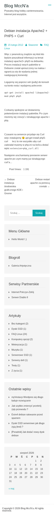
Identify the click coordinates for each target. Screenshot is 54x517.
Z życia (15, 370)
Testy (14, 365)
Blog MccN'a (16, 5)
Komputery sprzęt (20, 339)
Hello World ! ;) (19, 239)
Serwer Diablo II (20, 297)
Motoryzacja (18, 344)
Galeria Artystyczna (21, 265)
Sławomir (33, 45)
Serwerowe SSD (20, 355)
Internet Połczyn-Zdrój (23, 292)
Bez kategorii (18, 323)
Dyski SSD (17, 329)
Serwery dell (18, 360)
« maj (11, 488)
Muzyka (15, 350)
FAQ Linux (17, 334)
